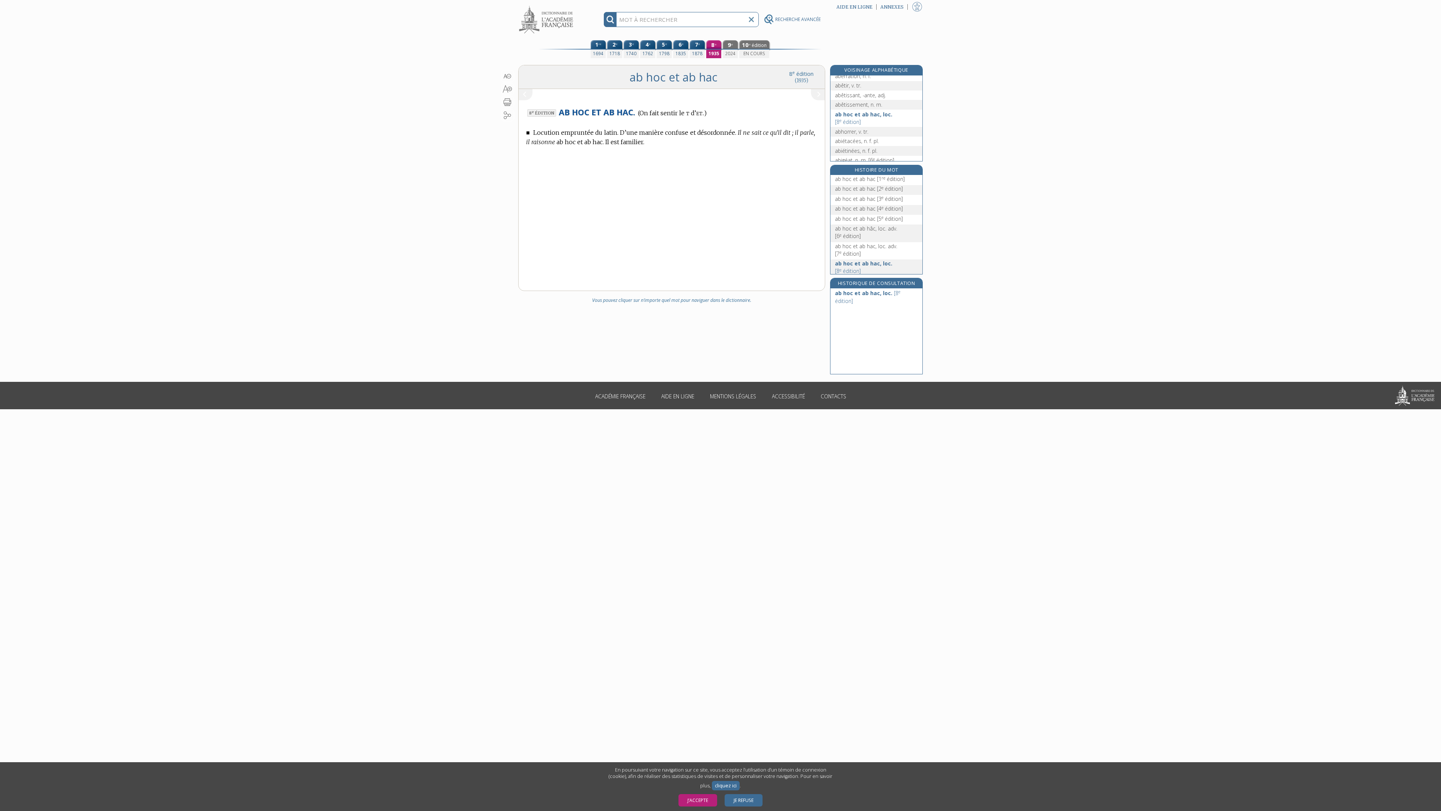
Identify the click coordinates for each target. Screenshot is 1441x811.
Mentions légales (733, 396)
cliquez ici (726, 785)
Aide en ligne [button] (854, 7)
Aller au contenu (547, 6)
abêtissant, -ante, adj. (860, 95)
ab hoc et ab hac (870, 178)
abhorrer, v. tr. (851, 131)
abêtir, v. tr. (848, 85)
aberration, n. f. (853, 76)
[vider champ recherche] (751, 19)
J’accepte (697, 800)
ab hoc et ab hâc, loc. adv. (866, 232)
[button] (507, 76)
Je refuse (744, 800)
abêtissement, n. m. (858, 104)
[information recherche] (610, 19)
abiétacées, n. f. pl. (857, 141)
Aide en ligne (677, 396)
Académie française (620, 396)
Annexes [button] (892, 7)
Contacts (833, 396)
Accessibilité (788, 396)
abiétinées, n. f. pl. (856, 150)
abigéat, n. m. (864, 160)
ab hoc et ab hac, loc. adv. (866, 250)
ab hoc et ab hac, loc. (863, 118)
